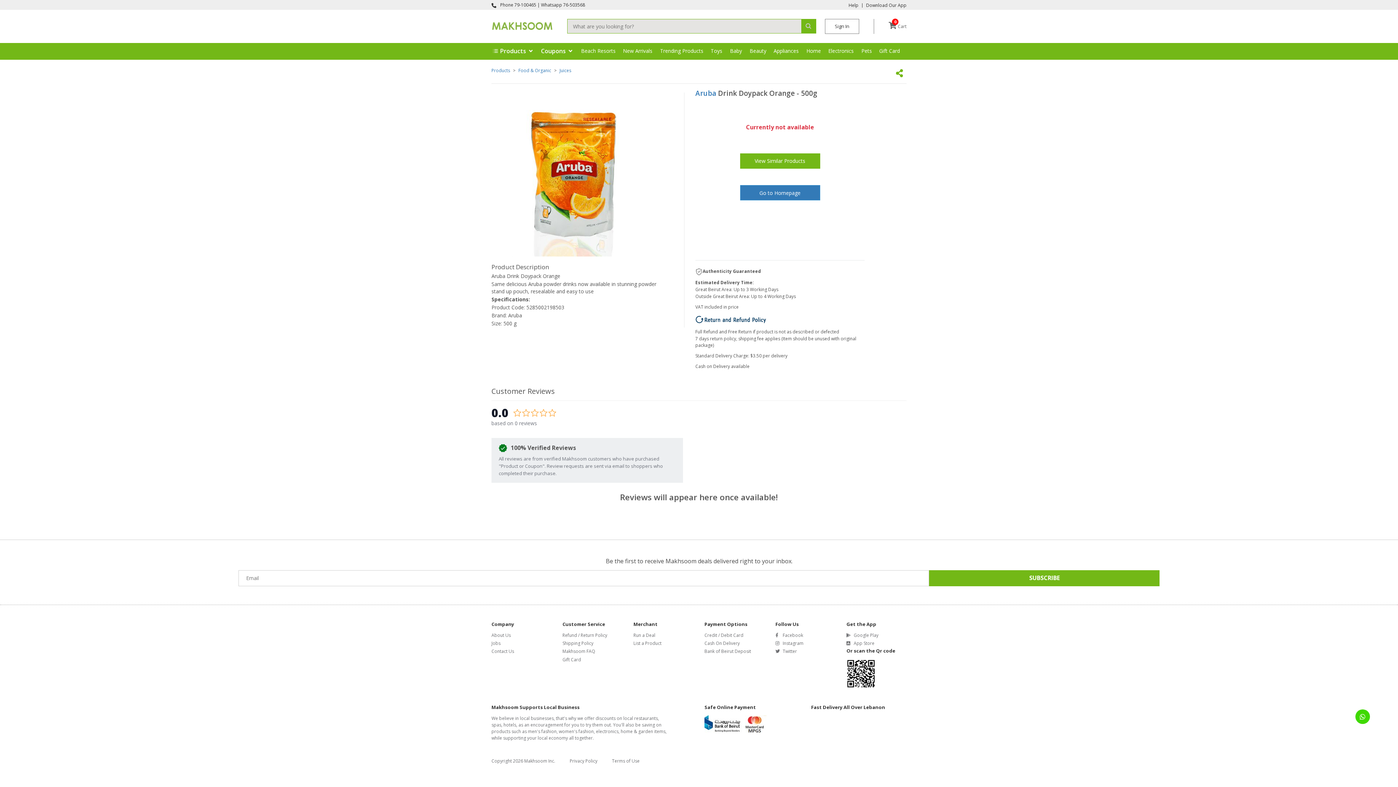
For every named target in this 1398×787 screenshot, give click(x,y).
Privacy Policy (583, 761)
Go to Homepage (780, 192)
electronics (607, 731)
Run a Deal (644, 635)
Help (853, 5)
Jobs (496, 643)
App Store (864, 643)
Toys (716, 50)
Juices (565, 70)
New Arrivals (637, 50)
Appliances (786, 50)
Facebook (793, 635)
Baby (736, 50)
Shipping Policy (577, 643)
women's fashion (576, 731)
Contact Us (502, 651)
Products (500, 70)
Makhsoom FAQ (578, 651)
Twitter (790, 651)
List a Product (647, 643)
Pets (866, 50)
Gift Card (889, 50)
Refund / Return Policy (584, 635)
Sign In (842, 26)
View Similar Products (780, 160)
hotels (509, 725)
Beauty (758, 50)
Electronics (841, 50)
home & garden (637, 731)
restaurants (646, 718)
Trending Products (681, 50)
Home (813, 50)
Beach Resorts (598, 50)
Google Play (866, 635)
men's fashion (542, 731)
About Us (501, 635)
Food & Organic (534, 70)
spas (496, 725)
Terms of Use (626, 761)
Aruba (705, 93)
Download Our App (886, 5)
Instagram (793, 643)
